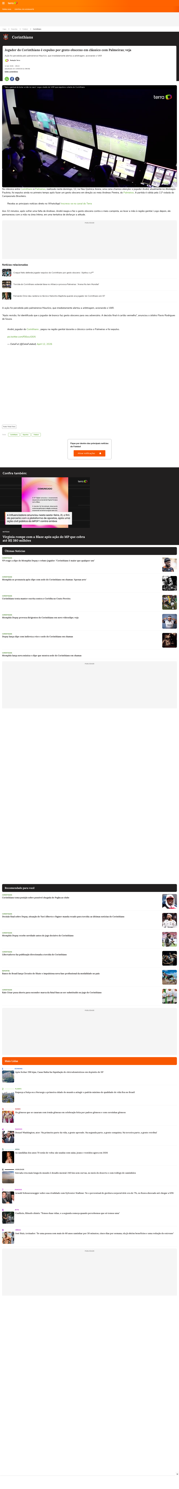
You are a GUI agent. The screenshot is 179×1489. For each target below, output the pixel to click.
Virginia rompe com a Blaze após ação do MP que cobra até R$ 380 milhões (44, 538)
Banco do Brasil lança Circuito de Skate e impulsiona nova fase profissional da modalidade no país (51, 973)
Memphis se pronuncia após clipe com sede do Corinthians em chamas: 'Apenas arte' (44, 579)
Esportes (14, 29)
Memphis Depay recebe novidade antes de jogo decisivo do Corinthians (38, 935)
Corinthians (37, 29)
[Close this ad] (177, 1474)
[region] (89, 1482)
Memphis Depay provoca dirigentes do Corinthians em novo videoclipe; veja (40, 617)
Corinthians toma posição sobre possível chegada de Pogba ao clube (35, 897)
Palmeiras (40, 189)
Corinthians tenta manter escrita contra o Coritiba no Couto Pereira (36, 598)
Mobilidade (19, 1169)
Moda (17, 1149)
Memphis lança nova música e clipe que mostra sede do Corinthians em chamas (42, 655)
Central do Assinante (24, 9)
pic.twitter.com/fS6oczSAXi (21, 336)
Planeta (18, 1089)
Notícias (6, 532)
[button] (3, 3)
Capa (5, 29)
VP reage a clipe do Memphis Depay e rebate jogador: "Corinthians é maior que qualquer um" (48, 560)
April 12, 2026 (44, 344)
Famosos (18, 1129)
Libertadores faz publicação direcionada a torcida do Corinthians (34, 954)
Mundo (18, 1109)
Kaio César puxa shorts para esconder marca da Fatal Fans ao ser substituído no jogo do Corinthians (52, 992)
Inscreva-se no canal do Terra (76, 203)
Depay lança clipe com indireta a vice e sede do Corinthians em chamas (37, 636)
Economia (18, 1069)
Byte (17, 1210)
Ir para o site (13, 3)
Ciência (18, 1230)
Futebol (25, 29)
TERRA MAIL (6, 9)
